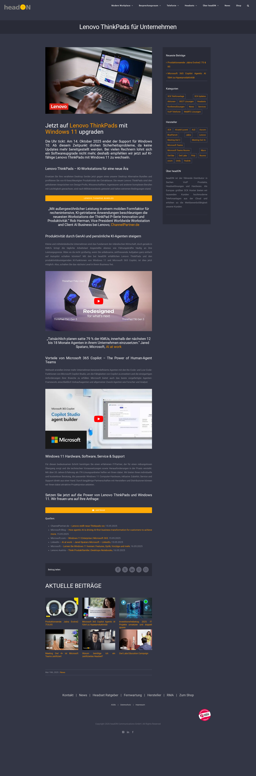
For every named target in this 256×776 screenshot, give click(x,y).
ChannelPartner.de (125, 225)
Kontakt (67, 695)
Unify (178, 161)
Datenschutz (125, 705)
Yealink (187, 161)
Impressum (140, 705)
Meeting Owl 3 (173, 140)
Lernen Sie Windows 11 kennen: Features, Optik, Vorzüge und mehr (96, 546)
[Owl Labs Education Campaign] (135, 639)
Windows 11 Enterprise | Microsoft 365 (88, 538)
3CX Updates (200, 96)
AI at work (113, 347)
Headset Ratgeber (105, 695)
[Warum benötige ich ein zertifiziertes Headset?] (98, 639)
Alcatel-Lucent (181, 130)
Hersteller (154, 695)
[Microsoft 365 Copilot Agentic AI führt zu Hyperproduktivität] (98, 608)
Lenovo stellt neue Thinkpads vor (88, 526)
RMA (170, 695)
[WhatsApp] (139, 569)
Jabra (188, 135)
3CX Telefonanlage (175, 96)
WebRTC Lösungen (192, 112)
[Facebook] (117, 569)
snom (170, 161)
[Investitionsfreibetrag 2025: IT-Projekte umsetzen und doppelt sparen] (135, 608)
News (62, 672)
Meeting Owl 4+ (199, 140)
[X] (125, 569)
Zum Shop (186, 695)
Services (202, 106)
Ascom (202, 130)
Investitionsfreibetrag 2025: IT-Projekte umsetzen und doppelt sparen (135, 624)
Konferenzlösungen (176, 106)
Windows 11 (61, 131)
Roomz (203, 155)
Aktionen (171, 101)
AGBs (113, 705)
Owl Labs (183, 155)
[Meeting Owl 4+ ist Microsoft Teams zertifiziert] (61, 639)
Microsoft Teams (175, 145)
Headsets (201, 101)
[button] (248, 5)
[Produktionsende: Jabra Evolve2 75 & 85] (61, 608)
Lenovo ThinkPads (93, 125)
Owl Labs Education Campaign (133, 653)
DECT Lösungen (186, 101)
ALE (193, 130)
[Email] (145, 569)
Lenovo (202, 135)
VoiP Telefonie (174, 112)
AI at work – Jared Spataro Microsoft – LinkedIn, (86, 542)
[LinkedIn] (132, 569)
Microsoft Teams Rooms (178, 150)
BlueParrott (172, 135)
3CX (169, 130)
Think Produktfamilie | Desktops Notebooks (90, 550)
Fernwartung (133, 695)
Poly (193, 155)
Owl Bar (170, 155)
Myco (203, 150)
